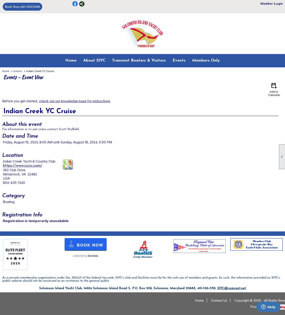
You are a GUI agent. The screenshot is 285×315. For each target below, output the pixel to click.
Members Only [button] (206, 61)
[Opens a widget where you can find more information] (268, 307)
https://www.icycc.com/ (22, 166)
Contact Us (219, 300)
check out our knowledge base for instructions (74, 101)
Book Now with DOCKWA (22, 6)
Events (18, 71)
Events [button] (179, 61)
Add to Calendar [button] (274, 89)
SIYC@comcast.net (231, 288)
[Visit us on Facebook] (75, 4)
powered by (85, 255)
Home (71, 61)
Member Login (272, 4)
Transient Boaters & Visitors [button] (139, 61)
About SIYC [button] (94, 61)
